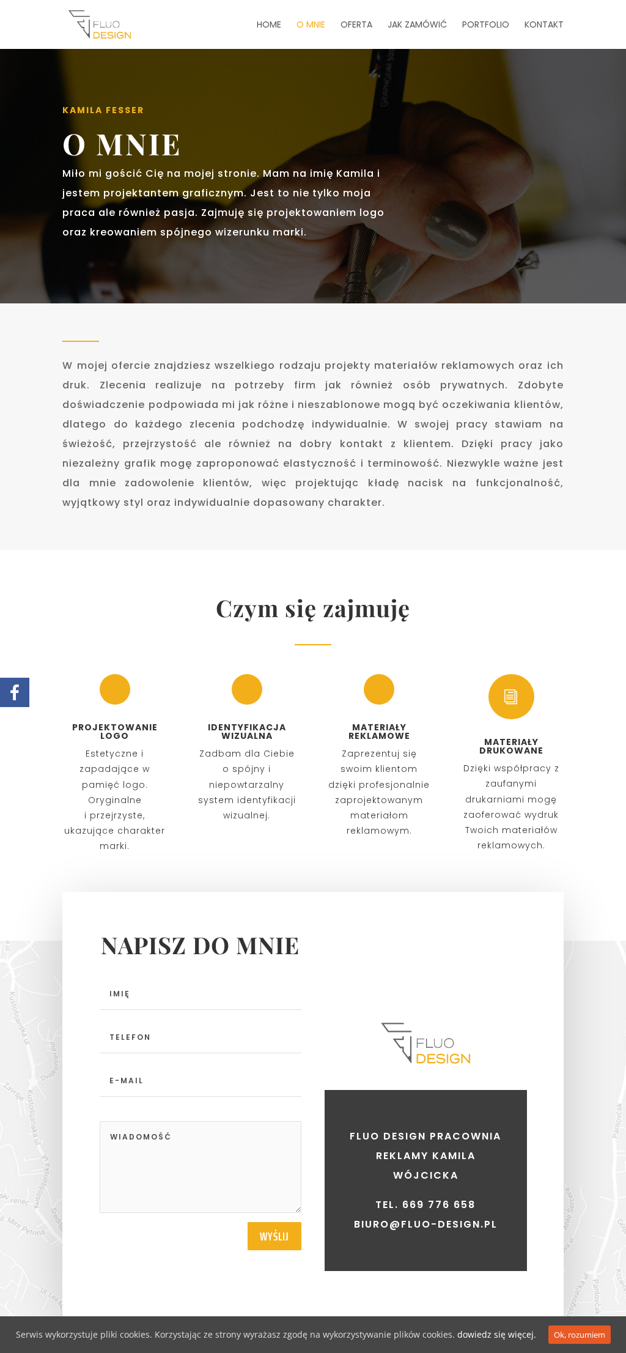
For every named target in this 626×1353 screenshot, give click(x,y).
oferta (356, 25)
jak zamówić (417, 25)
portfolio (485, 25)
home (269, 25)
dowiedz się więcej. (496, 1334)
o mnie (310, 25)
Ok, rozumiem (579, 1334)
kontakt (544, 25)
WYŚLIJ (274, 1236)
